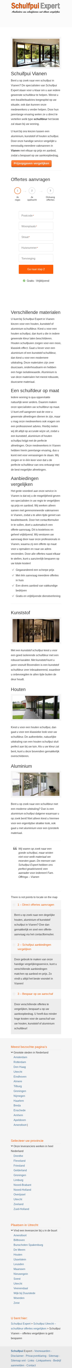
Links (31, 1360)
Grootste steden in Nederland (31, 1052)
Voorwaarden (42, 1351)
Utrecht (18, 1071)
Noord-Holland (22, 1189)
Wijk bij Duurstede (24, 1293)
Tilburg (18, 1086)
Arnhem (18, 1115)
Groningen (20, 1091)
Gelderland (20, 1170)
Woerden (19, 1298)
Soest (17, 1278)
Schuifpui (17, 1351)
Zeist (16, 1302)
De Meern (19, 1249)
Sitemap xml (18, 1360)
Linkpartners (43, 1360)
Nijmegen (19, 1096)
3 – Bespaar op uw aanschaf (35, 993)
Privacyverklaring (36, 1355)
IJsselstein (20, 1259)
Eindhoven (20, 1076)
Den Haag (20, 1067)
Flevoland (19, 1160)
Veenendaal (21, 1288)
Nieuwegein (21, 1273)
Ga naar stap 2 (36, 269)
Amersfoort (20, 1124)
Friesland (19, 1165)
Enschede (20, 1110)
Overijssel (19, 1194)
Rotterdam (20, 1062)
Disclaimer (17, 1355)
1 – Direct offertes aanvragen (36, 904)
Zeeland (18, 1204)
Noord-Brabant (22, 1184)
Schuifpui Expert (36, 7)
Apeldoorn (20, 1120)
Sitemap (53, 1355)
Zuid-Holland (21, 1209)
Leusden (19, 1264)
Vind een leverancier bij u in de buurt (35, 1230)
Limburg (18, 1180)
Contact (31, 1365)
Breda (17, 1105)
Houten (18, 1254)
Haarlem (19, 1100)
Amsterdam (20, 1057)
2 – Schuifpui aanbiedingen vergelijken (34, 947)
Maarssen (19, 1269)
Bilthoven (19, 1240)
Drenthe (18, 1155)
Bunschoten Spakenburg (28, 1244)
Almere (18, 1081)
